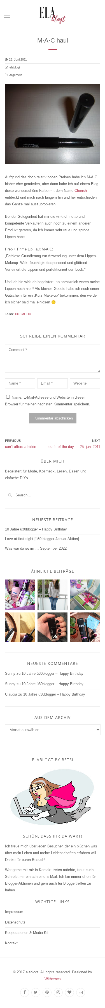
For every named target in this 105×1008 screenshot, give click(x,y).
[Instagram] (58, 992)
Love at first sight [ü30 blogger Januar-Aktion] (42, 539)
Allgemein (15, 75)
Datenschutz (15, 922)
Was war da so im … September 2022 (36, 548)
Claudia (11, 694)
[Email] (80, 992)
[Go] (10, 495)
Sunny (10, 673)
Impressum (14, 912)
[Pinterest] (47, 992)
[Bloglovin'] (69, 992)
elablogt (15, 67)
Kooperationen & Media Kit (26, 933)
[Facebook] (24, 992)
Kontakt (11, 943)
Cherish (80, 190)
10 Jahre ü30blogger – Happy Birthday (36, 529)
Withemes (53, 979)
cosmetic (23, 314)
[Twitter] (35, 992)
